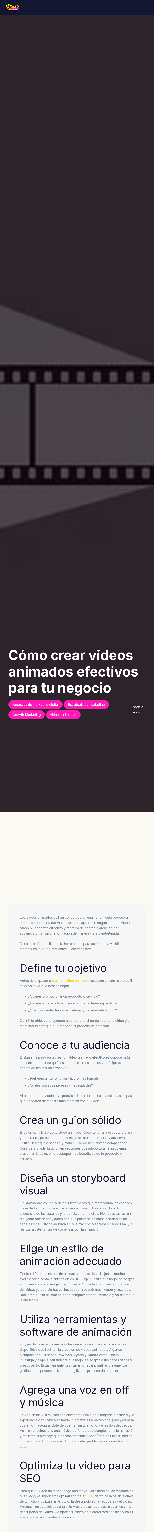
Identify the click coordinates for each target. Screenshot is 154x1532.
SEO (88, 1496)
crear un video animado (70, 981)
